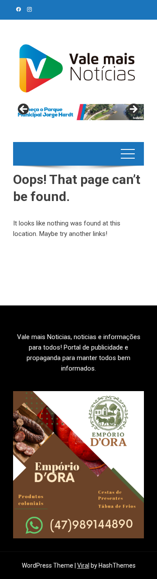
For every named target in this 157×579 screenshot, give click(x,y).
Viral (83, 565)
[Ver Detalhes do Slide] (78, 112)
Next (133, 109)
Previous (24, 109)
